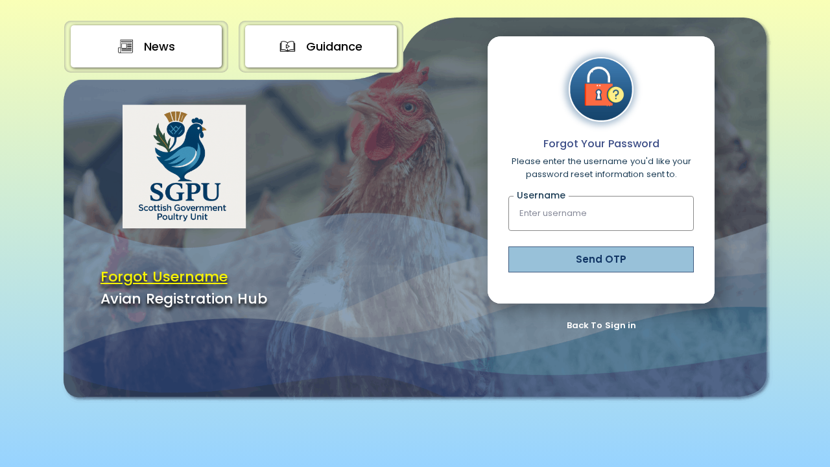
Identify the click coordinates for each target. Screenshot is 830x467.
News (159, 46)
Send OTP (601, 259)
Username (541, 195)
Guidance (334, 46)
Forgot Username (164, 277)
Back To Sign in (602, 325)
